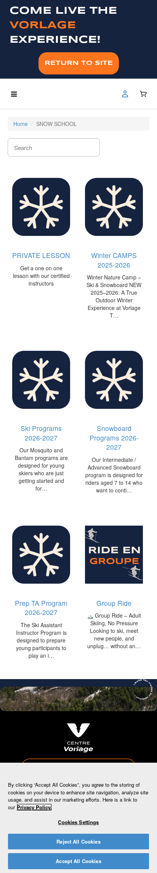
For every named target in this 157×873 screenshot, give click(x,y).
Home (20, 123)
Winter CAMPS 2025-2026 (114, 259)
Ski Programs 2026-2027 (41, 432)
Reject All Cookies (78, 841)
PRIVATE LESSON (41, 255)
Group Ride (113, 603)
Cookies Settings (78, 822)
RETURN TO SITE (79, 63)
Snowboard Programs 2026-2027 (114, 437)
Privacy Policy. (34, 807)
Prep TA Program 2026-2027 (41, 607)
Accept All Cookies (78, 861)
